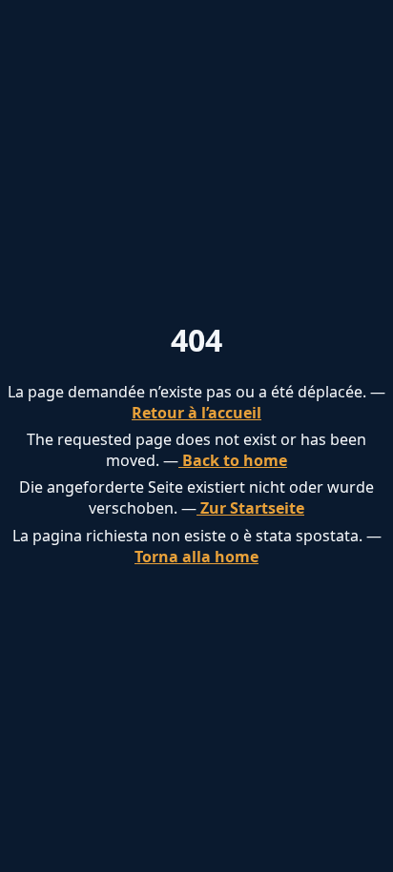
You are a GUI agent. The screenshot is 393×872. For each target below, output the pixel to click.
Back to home (232, 460)
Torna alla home (196, 556)
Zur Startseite (250, 507)
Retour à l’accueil (196, 412)
